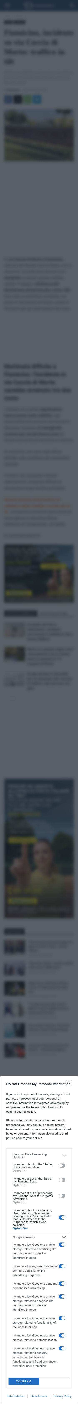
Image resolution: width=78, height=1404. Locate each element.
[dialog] (39, 1240)
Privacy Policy (62, 1396)
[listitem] (39, 1156)
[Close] (70, 1084)
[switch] (62, 1166)
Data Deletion (15, 1396)
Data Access (39, 1396)
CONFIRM (23, 1381)
